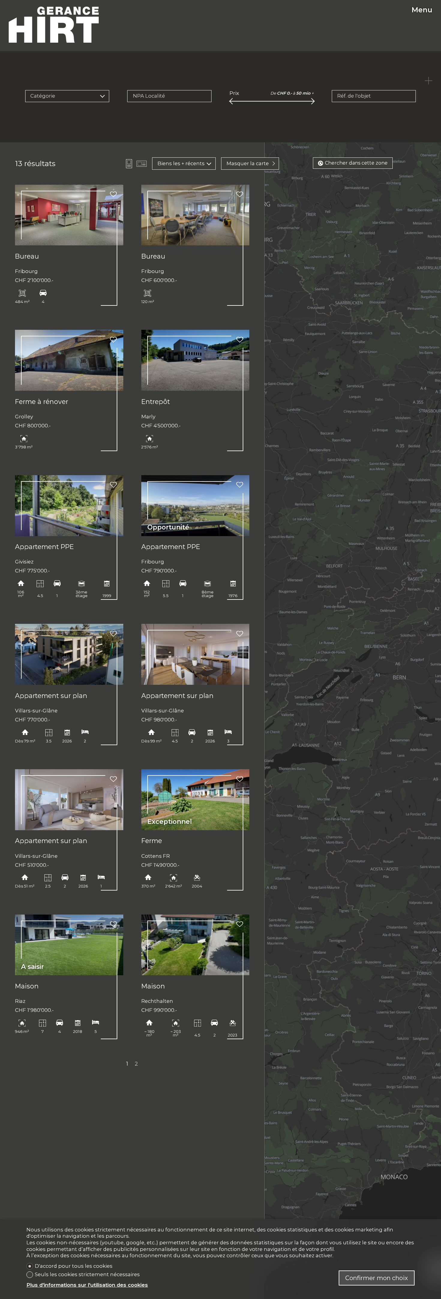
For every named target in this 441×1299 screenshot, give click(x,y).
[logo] (54, 25)
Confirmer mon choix (376, 1278)
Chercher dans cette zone (356, 163)
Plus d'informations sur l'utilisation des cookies (87, 1285)
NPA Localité (149, 96)
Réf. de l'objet (354, 96)
